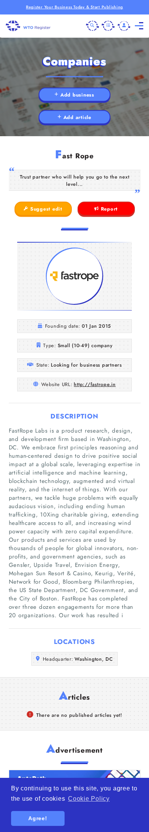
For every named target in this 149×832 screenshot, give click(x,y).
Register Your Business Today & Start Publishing (74, 7)
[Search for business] (92, 25)
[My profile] (124, 25)
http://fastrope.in (95, 384)
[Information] (108, 25)
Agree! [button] (37, 818)
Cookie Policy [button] (89, 798)
